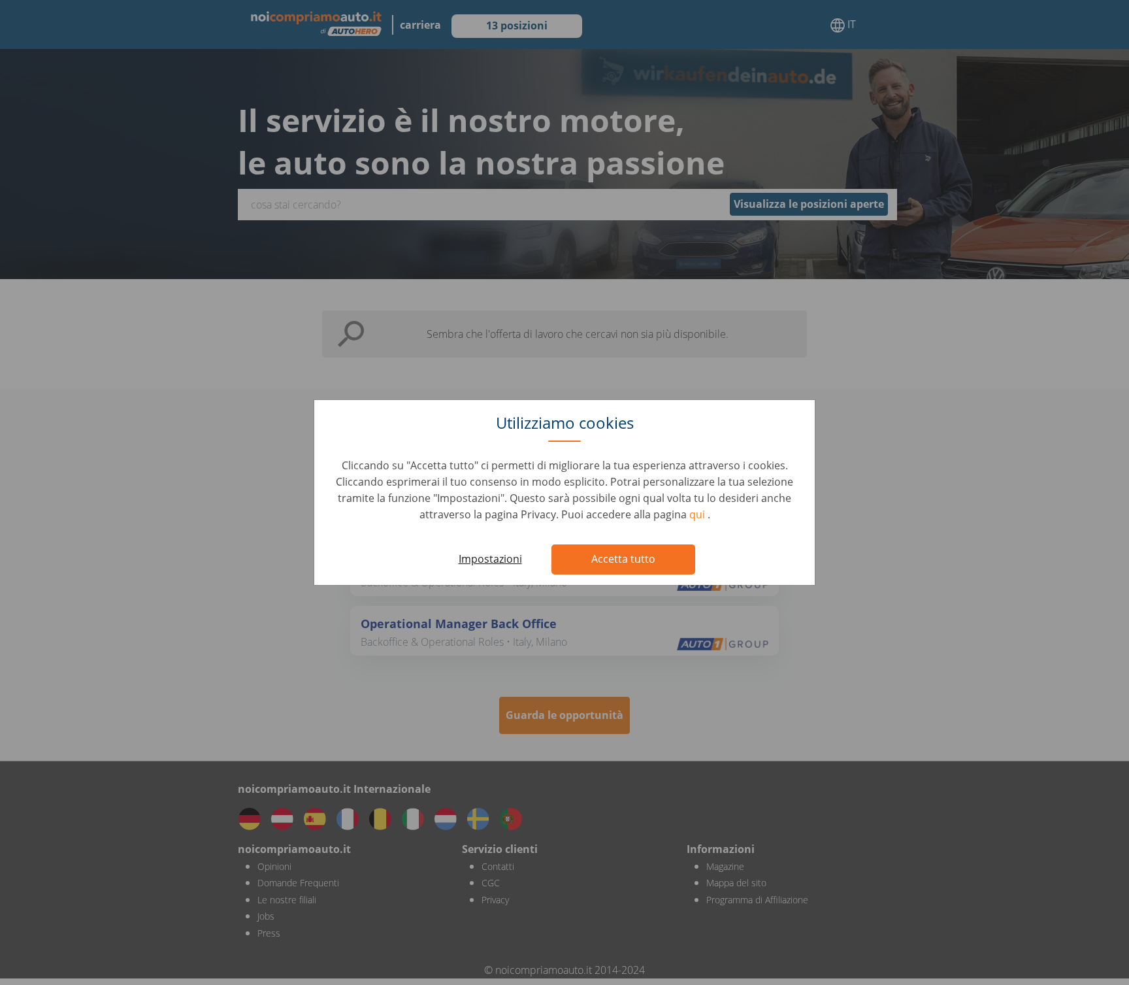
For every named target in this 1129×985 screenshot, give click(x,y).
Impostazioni (490, 559)
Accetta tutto (623, 559)
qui (698, 514)
